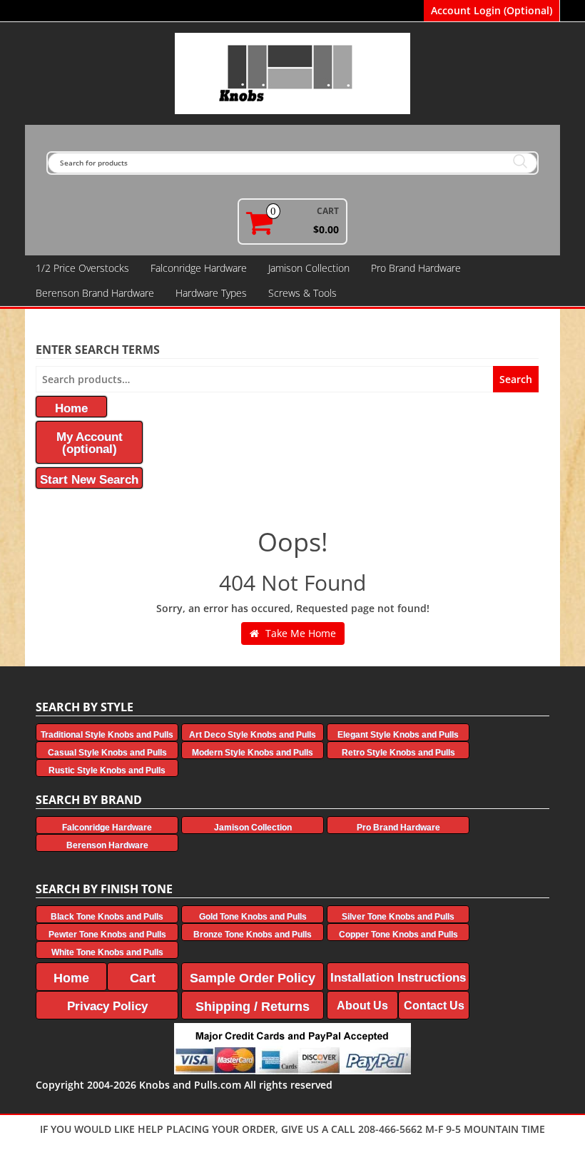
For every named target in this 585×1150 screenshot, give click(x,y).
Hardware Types (211, 293)
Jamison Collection (309, 268)
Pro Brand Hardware (416, 268)
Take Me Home (299, 633)
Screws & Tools (302, 293)
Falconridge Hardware (199, 268)
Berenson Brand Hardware (95, 293)
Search (515, 379)
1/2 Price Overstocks (82, 268)
